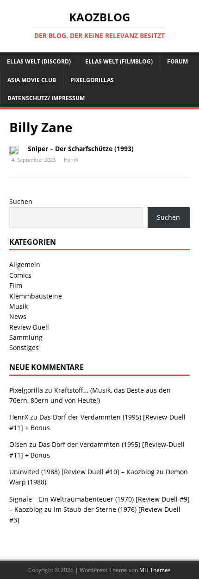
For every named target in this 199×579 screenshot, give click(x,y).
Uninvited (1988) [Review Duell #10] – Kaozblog (82, 471)
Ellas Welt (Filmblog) (119, 61)
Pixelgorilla (26, 390)
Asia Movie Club (31, 80)
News (17, 316)
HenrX (71, 159)
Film (15, 285)
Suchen (20, 201)
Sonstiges (24, 347)
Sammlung (26, 337)
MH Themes (155, 570)
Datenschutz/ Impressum (46, 98)
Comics (20, 275)
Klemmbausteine (35, 296)
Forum (177, 61)
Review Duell (29, 327)
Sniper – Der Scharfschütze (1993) (81, 148)
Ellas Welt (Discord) (39, 61)
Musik (18, 306)
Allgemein (24, 264)
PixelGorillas (92, 80)
